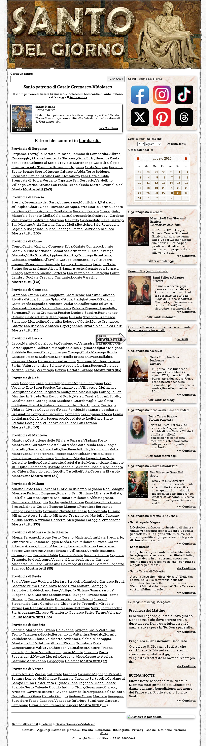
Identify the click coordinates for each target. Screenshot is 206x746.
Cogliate (117, 555)
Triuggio (18, 559)
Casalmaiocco (22, 401)
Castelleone (75, 295)
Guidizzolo (63, 458)
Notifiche (165, 730)
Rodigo (33, 462)
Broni (119, 581)
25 (148, 193)
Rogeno (97, 365)
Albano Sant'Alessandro (60, 176)
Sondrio (18, 630)
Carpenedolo (80, 216)
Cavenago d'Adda (53, 410)
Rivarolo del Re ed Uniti (103, 326)
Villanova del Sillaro (59, 423)
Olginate (87, 348)
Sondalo (96, 634)
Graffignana (89, 405)
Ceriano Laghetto (109, 564)
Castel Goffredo (62, 445)
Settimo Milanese (53, 515)
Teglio (16, 634)
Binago (17, 273)
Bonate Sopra (33, 171)
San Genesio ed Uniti (40, 608)
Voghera (45, 581)
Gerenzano (94, 687)
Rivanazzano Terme (102, 595)
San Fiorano (87, 423)
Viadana (90, 440)
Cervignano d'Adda (96, 414)
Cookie (151, 730)
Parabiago (93, 502)
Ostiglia (79, 454)
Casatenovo (67, 343)
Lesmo (44, 559)
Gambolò (90, 581)
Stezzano (69, 158)
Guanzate (52, 264)
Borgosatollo (37, 229)
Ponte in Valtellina (40, 652)
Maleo (78, 396)
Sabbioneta (37, 467)
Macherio (19, 564)
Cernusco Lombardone (57, 361)
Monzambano (97, 462)
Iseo (52, 229)
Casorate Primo (24, 586)
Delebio (85, 639)
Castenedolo (90, 220)
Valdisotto (53, 639)
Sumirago (96, 701)
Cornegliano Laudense (53, 401)
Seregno (30, 537)
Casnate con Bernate (101, 268)
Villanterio (59, 612)
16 (186, 182)
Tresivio (91, 652)
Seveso (101, 542)
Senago (17, 511)
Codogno (27, 383)
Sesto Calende (36, 687)
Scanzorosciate (23, 167)
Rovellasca (102, 255)
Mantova (18, 440)
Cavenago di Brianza (77, 564)
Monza (17, 537)
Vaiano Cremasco (56, 308)
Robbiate (18, 352)
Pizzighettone (84, 299)
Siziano (83, 590)
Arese (32, 515)
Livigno (81, 630)
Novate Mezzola (46, 656)
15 (178, 182)
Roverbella (51, 449)
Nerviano (42, 520)
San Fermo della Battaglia (88, 273)
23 (186, 188)
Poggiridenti (21, 656)
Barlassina (51, 564)
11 (148, 182)
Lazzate (88, 559)
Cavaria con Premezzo (47, 705)
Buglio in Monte (69, 652)
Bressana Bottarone (74, 608)
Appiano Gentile (62, 255)
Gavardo (72, 220)
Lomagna (59, 352)
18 (148, 188)
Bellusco (35, 564)
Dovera (35, 308)
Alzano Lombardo (46, 158)
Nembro (102, 158)
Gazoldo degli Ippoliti (47, 471)
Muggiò (52, 542)
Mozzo (95, 185)
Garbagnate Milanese (66, 502)
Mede (62, 586)
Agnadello (107, 308)
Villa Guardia (37, 255)
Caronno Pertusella (90, 678)
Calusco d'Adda (72, 171)
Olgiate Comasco (87, 246)
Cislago (110, 687)
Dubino (38, 639)
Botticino (84, 224)
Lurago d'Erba (104, 264)
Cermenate (77, 251)
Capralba (54, 321)
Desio (56, 537)
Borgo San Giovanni (47, 414)
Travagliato (109, 211)
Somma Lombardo (26, 678)
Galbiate (43, 348)
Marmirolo (99, 449)
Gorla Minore (113, 692)
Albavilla (51, 260)
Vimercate (20, 542)
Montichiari (89, 202)
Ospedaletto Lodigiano (83, 418)
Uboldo (55, 687)
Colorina (72, 661)
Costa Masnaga (93, 352)
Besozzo (48, 692)
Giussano (37, 542)
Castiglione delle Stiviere (48, 440)
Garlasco (106, 581)
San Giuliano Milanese (90, 493)
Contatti (28, 730)
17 (139, 188)
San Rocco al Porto (57, 396)
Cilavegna (77, 595)
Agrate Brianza (56, 551)
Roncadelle (110, 224)
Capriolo (18, 229)
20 (163, 188)
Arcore (30, 546)
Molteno (100, 361)
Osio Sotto (85, 158)
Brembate (19, 176)
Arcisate (18, 692)
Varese (40, 674)
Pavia (15, 581)
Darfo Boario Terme (94, 207)
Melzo (29, 520)
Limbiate (97, 537)
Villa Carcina (44, 224)
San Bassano (34, 326)
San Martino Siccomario (48, 595)
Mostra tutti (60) (25, 427)
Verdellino (104, 180)
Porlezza (59, 273)
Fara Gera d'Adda (95, 176)
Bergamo (18, 154)
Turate (93, 251)
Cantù (27, 246)
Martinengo (83, 163)
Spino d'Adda (61, 299)
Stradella (74, 581)
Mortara (59, 581)
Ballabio (105, 357)
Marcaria (94, 454)
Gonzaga (34, 449)
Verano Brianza (96, 555)
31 (171, 172)
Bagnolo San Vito (100, 458)
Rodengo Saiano (69, 229)
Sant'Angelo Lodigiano (84, 383)
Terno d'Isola (78, 185)
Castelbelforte (77, 471)
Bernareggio (21, 555)
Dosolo (96, 467)
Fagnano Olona (91, 683)
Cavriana (81, 467)
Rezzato (93, 211)
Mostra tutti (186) (37, 617)
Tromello (89, 604)
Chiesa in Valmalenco (69, 648)
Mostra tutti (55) (39, 568)
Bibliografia (121, 730)
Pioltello (18, 498)
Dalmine (63, 154)
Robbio (35, 590)
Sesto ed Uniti (36, 317)
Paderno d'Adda (24, 361)
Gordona (67, 656)
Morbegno (34, 630)
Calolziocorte (46, 343)
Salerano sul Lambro (61, 405)
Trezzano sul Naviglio (86, 515)
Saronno (70, 674)
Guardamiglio (85, 401)
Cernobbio (33, 260)
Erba (68, 246)
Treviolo (65, 163)
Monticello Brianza (70, 357)
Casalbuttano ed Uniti (94, 304)
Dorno (60, 599)
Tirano (49, 630)
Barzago (86, 370)
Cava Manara (79, 586)
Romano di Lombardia (89, 154)
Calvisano (91, 229)
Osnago (74, 352)
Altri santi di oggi (161, 261)
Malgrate (46, 357)
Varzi (95, 608)
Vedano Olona (80, 696)
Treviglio (35, 154)
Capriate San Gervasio (76, 180)
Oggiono (28, 348)
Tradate (114, 674)
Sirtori (30, 370)
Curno (32, 185)
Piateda (17, 652)
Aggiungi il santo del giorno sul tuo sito (65, 730)
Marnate (100, 696)
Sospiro (90, 313)
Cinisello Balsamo (72, 489)
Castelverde (21, 304)
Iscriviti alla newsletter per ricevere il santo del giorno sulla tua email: (159, 328)
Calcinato (61, 216)
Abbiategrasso (101, 498)
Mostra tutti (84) (107, 370)
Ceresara (97, 471)
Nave (105, 220)
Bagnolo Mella (40, 216)
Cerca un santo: (21, 73)
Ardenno (70, 639)
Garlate (73, 370)
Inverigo (106, 251)
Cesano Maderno (75, 537)
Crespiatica (20, 414)
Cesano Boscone (50, 507)
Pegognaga (63, 454)
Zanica (33, 176)
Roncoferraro (42, 454)
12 (156, 182)
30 (163, 172)
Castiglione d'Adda (26, 392)
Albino (115, 154)
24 (139, 193)
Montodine (37, 321)
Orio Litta (37, 418)
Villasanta (77, 551)
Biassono (107, 551)
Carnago (46, 701)
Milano (17, 489)
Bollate (115, 493)
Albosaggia (102, 639)
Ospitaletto (63, 211)
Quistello (19, 462)
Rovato (56, 207)
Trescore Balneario (52, 167)
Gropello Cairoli (79, 599)
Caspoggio (55, 661)
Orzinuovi (100, 216)
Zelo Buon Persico (40, 387)
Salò (96, 224)
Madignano (58, 317)
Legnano (95, 489)
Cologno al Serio (43, 163)
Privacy (137, 730)
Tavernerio (34, 264)
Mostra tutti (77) (93, 661)
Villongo (18, 185)
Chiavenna (65, 630)
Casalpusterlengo (50, 383)
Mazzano (56, 220)
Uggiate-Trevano (40, 277)
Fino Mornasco (39, 251)
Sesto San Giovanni (40, 489)
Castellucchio (51, 462)
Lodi (15, 383)
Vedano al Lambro (66, 559)
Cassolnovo (47, 586)
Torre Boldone (97, 171)
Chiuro (94, 648)
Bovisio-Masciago (51, 546)
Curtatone (39, 445)
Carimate (62, 277)
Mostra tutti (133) (25, 524)
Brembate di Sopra (26, 180)
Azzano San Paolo (52, 185)
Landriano (50, 590)
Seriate (49, 154)
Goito (80, 445)
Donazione (103, 730)
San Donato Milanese (71, 498)
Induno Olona (73, 687)
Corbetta (58, 520)
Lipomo (17, 264)
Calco (45, 352)
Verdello (50, 180)
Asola (91, 445)
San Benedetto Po (75, 449)
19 (156, 188)
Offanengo (105, 299)
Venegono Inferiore (70, 701)
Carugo (66, 260)
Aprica (106, 656)
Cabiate (17, 260)
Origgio (61, 696)
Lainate (29, 507)
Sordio (114, 396)
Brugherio (114, 537)
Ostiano (17, 317)
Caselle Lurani (96, 396)
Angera (72, 705)
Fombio (74, 410)
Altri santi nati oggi (161, 399)
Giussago (19, 599)
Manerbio (19, 216)
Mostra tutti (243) (37, 189)
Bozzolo (54, 467)
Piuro (103, 652)
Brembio (36, 405)
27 (139, 172)
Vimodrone (111, 520)
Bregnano (80, 260)
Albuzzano (26, 612)
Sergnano (19, 313)
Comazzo (72, 414)
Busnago (18, 568)
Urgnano (76, 167)
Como (16, 246)
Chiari (33, 207)
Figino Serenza (23, 268)
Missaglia (59, 348)
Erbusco (107, 229)
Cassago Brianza (24, 357)
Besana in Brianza (81, 546)
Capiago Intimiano (76, 264)
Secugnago (55, 418)
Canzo (42, 268)
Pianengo (19, 321)
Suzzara (76, 440)
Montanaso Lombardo (100, 410)
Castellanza (44, 683)
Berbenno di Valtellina (70, 634)
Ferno (33, 701)
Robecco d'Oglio (76, 321)
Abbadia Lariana (76, 365)
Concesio (35, 211)
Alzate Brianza (60, 268)
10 (139, 182)
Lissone (44, 537)
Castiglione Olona (26, 696)
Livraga (32, 410)
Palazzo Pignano (85, 308)
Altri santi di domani (161, 317)
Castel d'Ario (74, 462)
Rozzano (64, 493)
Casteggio (99, 586)
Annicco (52, 326)
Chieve (17, 326)
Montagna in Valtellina (30, 643)
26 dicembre (78, 97)
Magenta (71, 507)
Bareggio (93, 520)
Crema (33, 295)
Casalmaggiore (52, 295)
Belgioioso (20, 590)
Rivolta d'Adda (23, 299)
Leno (48, 211)
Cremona (19, 295)
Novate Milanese (73, 511)
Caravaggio (20, 158)
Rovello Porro (100, 260)
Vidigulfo (68, 590)
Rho (106, 489)
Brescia (17, 202)
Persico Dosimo (70, 313)
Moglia (79, 458)
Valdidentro (21, 639)
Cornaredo (33, 511)
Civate (92, 357)
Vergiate (94, 692)
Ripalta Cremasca (42, 313)
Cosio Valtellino (102, 630)
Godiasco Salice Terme (87, 612)
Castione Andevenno (28, 661)
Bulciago (111, 365)
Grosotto (92, 656)
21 (171, 188)
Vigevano (29, 581)
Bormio (110, 634)
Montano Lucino (37, 273)
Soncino (43, 299)
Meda (64, 542)
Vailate (69, 304)
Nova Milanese (82, 542)
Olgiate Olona (66, 683)
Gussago (70, 207)
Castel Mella (66, 224)
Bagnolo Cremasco (47, 304)
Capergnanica (71, 326)
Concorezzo (33, 551)
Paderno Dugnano (41, 493)
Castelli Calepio (106, 163)
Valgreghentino (35, 365)
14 (171, 182)
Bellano (55, 365)
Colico (73, 348)
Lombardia (92, 94)
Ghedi (45, 207)
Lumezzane (68, 202)
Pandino (108, 295)
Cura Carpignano (45, 604)
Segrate (46, 498)
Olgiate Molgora (108, 348)
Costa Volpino (96, 167)
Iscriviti (182, 339)
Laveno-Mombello (71, 692)
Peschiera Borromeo (95, 507)
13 (163, 182)
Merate (28, 343)
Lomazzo (60, 251)
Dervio (60, 370)
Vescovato (19, 308)
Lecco (16, 343)
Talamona (31, 634)
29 (156, 172)
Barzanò (33, 352)
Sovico (32, 559)
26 (156, 193)
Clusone (52, 171)
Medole (67, 467)
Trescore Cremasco (99, 317)
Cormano (50, 511)
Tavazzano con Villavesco (77, 387)
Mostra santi (176, 143)
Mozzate (18, 255)
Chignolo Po (71, 604)
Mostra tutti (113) (25, 330)
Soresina (93, 295)
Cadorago (85, 255)
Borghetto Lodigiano (60, 392)
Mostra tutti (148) (25, 282)
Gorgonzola (97, 511)
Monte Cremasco (104, 321)
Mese (79, 656)
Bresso (16, 507)
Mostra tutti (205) (26, 233)
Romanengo (108, 313)
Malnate (50, 678)
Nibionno (84, 361)
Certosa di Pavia (41, 599)
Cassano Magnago (92, 674)
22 (178, 188)
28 (148, 172)
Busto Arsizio (22, 674)
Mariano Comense (48, 246)
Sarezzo (79, 211)
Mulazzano (107, 387)
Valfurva (43, 648)
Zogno (16, 171)
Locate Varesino (84, 277)
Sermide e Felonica (38, 458)
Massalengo (88, 392)
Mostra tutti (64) (45, 476)
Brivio (112, 352)
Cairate (48, 696)
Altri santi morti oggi (161, 455)
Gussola (75, 317)
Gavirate (34, 692)
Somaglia (106, 392)
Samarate (65, 678)
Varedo (93, 551)
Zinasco (42, 612)
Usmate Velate (71, 555)
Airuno (17, 370)
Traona (107, 648)
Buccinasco (111, 502)
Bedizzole (40, 220)
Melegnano (76, 520)
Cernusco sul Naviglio (29, 502)
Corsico (33, 498)
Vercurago (45, 370)
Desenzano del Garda (41, 202)
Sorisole (116, 167)
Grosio (45, 634)
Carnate (102, 559)
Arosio (78, 268)
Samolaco (84, 643)
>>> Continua (108, 128)
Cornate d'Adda (45, 555)
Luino (29, 683)
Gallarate (54, 674)
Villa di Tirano (63, 643)
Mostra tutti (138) (93, 705)
